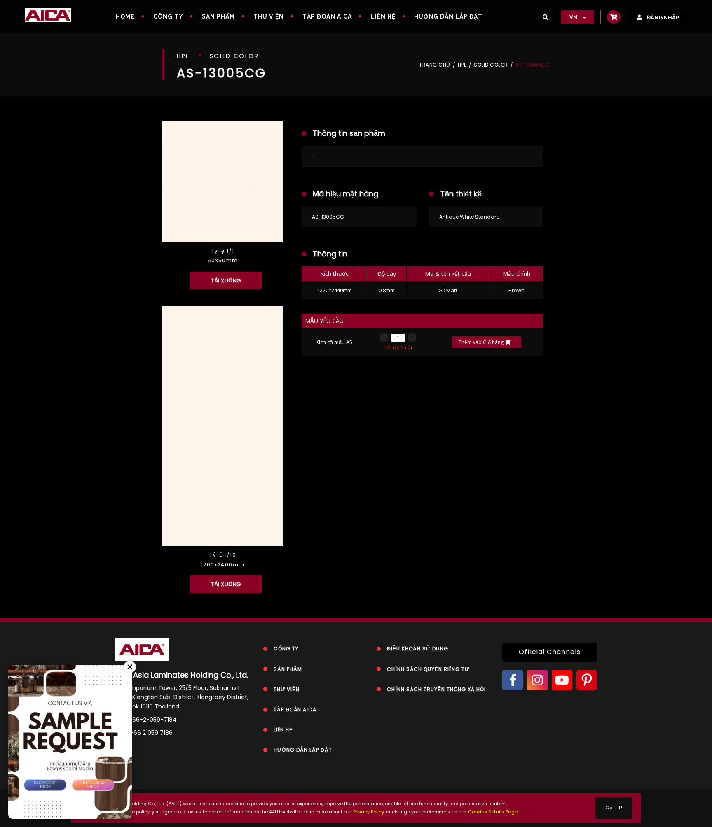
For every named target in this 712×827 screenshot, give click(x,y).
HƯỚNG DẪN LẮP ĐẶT (448, 16)
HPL (462, 65)
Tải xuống (226, 280)
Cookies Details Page (493, 811)
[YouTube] (562, 680)
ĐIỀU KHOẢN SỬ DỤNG (417, 648)
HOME (125, 16)
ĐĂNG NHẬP (662, 17)
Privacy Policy (368, 811)
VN (573, 17)
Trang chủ (434, 65)
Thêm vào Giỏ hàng (482, 342)
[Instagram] (537, 680)
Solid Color (491, 65)
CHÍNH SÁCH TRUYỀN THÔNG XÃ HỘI (436, 689)
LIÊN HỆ (383, 16)
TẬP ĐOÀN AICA (327, 16)
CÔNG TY (168, 16)
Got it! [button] (614, 808)
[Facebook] (512, 680)
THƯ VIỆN (268, 16)
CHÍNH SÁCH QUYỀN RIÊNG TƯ (428, 669)
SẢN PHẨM (218, 16)
